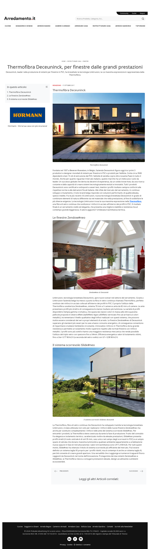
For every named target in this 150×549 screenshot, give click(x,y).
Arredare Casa (81, 26)
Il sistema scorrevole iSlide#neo (23, 99)
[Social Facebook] (75, 539)
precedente (63, 471)
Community (124, 13)
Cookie (69, 544)
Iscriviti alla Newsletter (124, 526)
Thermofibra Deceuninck (20, 92)
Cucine (8, 26)
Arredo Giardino (123, 26)
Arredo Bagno (43, 26)
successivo (133, 471)
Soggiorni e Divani (24, 26)
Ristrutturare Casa (102, 26)
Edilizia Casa (86, 526)
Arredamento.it (39, 18)
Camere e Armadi (62, 26)
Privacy (63, 544)
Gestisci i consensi (83, 544)
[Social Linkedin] (69, 539)
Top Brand (140, 26)
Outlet (134, 13)
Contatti (110, 526)
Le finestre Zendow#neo (19, 95)
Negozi (142, 13)
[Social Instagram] (81, 539)
